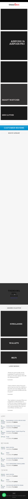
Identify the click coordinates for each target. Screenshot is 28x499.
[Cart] (26, 4)
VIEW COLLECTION (14, 297)
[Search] (4, 4)
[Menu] (2, 4)
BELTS (14, 358)
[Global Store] (14, 4)
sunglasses (16, 324)
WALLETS (14, 343)
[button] (4, 495)
